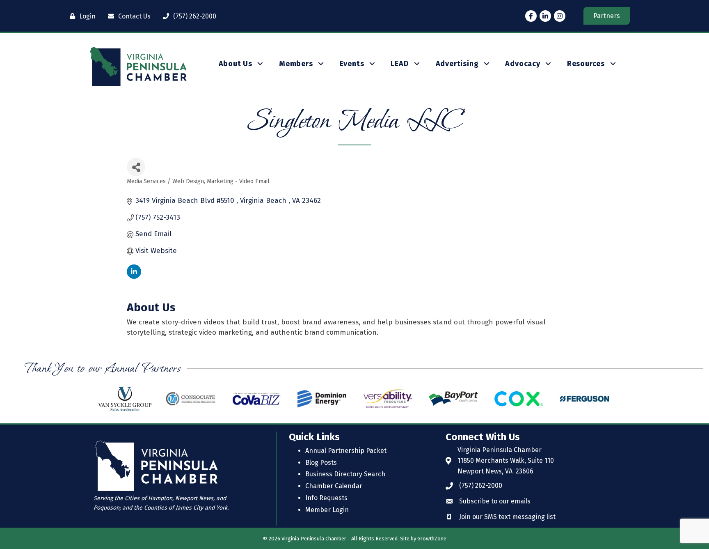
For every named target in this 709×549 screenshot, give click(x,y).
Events (352, 63)
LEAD (400, 63)
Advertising (457, 63)
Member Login (327, 510)
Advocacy (522, 63)
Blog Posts (321, 462)
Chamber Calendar (333, 486)
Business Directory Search (345, 474)
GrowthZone (431, 538)
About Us (235, 63)
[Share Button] (136, 167)
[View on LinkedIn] (134, 276)
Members (296, 63)
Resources (586, 63)
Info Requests (326, 498)
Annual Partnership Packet (346, 451)
